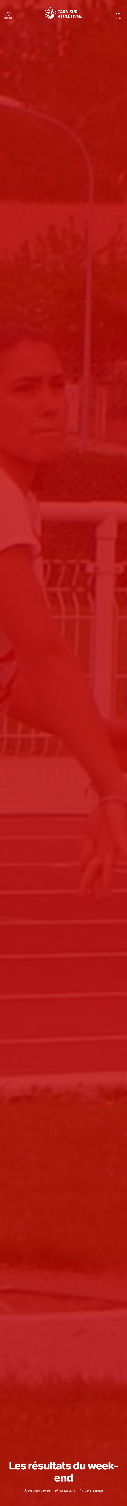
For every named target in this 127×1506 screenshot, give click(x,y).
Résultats (97, 1490)
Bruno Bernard (42, 1490)
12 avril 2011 (67, 1490)
